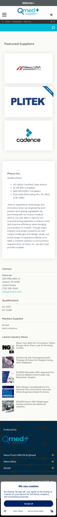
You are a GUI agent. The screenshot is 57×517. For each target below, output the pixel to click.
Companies (17, 21)
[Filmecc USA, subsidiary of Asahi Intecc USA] (28, 68)
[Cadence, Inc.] (28, 135)
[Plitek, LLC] (28, 101)
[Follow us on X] (51, 21)
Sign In (51, 15)
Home (7, 21)
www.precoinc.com (12, 291)
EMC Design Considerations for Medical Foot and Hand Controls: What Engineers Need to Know (33, 389)
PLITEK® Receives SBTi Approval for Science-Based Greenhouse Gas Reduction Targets (35, 375)
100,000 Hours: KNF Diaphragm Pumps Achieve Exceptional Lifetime (32, 404)
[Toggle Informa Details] (28, 3)
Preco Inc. (27, 21)
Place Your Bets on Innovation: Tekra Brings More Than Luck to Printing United (35, 345)
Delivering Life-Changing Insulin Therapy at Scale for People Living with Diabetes (34, 360)
